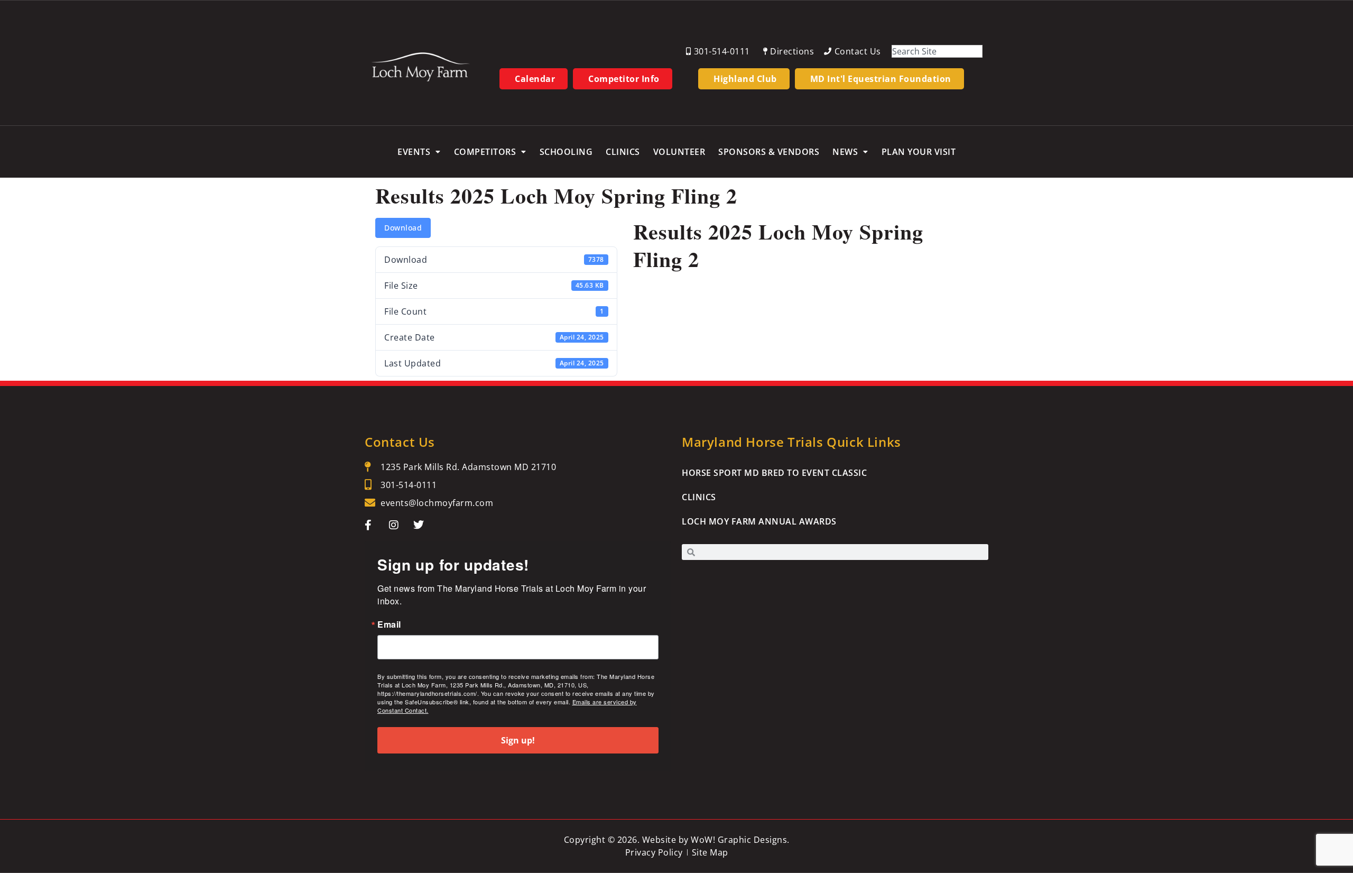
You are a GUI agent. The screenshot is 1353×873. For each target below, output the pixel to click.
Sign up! (518, 740)
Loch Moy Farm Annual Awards (759, 521)
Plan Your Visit (919, 152)
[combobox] (937, 51)
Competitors (485, 152)
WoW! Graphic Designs (739, 840)
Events (413, 152)
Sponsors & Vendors (768, 152)
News (845, 152)
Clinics (623, 152)
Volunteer (679, 152)
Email (389, 624)
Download (403, 228)
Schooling (566, 152)
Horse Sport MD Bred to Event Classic (774, 473)
